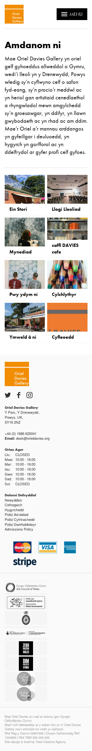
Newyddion (13, 500)
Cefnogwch (13, 504)
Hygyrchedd (14, 509)
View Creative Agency (51, 741)
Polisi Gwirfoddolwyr (20, 524)
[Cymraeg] (14, 14)
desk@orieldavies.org (33, 438)
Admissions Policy (19, 529)
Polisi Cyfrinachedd (19, 519)
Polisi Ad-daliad (16, 514)
